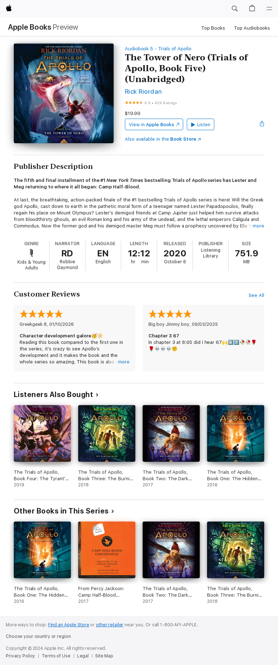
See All (256, 295)
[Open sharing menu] (262, 124)
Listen (204, 124)
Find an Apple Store (68, 624)
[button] (234, 8)
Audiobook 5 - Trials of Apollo (158, 48)
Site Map (104, 655)
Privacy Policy (20, 655)
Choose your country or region (38, 636)
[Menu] (269, 8)
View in (151, 124)
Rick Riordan (143, 91)
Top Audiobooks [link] (252, 28)
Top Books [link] (213, 28)
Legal (83, 655)
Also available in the (160, 139)
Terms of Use (56, 655)
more (258, 226)
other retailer (109, 624)
